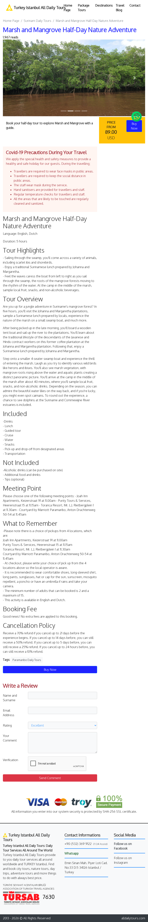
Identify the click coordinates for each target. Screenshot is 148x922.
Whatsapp (72, 853)
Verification (10, 760)
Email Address (8, 713)
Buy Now (50, 670)
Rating (7, 725)
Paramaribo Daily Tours (27, 660)
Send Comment (50, 778)
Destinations (104, 5)
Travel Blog (120, 7)
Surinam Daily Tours (37, 21)
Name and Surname (10, 698)
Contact (135, 5)
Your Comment (10, 738)
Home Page (68, 7)
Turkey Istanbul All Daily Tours (36, 7)
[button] (13, 78)
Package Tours (83, 7)
